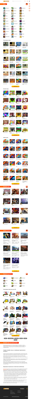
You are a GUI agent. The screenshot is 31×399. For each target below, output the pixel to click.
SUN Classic (22, 195)
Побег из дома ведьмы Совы (11, 62)
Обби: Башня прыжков (17, 142)
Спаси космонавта (5, 102)
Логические (7, 31)
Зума (6, 283)
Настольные (23, 283)
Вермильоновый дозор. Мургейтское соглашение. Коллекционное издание (25, 326)
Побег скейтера (18, 54)
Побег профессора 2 (12, 69)
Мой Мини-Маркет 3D (18, 157)
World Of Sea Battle (5, 195)
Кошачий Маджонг (5, 132)
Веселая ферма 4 (5, 310)
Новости (4, 239)
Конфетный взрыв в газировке (12, 125)
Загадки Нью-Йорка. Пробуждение (18, 311)
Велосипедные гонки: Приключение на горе (25, 180)
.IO (22, 31)
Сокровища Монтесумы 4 (24, 333)
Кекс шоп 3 (17, 296)
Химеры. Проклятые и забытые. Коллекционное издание (25, 311)
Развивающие (15, 23)
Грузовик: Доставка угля (5, 179)
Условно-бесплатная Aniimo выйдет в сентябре (15, 253)
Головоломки (15, 283)
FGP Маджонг (18, 46)
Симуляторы (23, 23)
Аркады (23, 36)
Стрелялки (7, 23)
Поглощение (24, 132)
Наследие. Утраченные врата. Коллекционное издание (18, 318)
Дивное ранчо (24, 296)
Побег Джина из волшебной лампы (25, 69)
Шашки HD (4, 124)
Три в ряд (7, 26)
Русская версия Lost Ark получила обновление (15, 265)
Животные (15, 31)
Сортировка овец (25, 54)
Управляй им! (24, 95)
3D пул (4, 117)
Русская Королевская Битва (12, 132)
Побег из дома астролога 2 (5, 54)
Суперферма (24, 303)
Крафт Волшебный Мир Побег (18, 60)
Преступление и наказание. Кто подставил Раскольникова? (12, 333)
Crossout (22, 214)
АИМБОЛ (24, 149)
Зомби (23, 18)
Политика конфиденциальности (15, 396)
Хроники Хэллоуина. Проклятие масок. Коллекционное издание (12, 318)
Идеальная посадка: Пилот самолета (5, 142)
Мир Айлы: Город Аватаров (5, 108)
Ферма (23, 26)
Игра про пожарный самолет (18, 172)
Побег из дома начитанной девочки (25, 76)
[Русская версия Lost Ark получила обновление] (15, 260)
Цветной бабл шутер (12, 110)
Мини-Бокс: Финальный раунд (5, 164)
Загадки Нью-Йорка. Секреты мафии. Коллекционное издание (12, 326)
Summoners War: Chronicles (6, 214)
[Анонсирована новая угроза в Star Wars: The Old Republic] (6, 260)
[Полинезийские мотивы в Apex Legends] (15, 235)
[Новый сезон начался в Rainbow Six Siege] (6, 248)
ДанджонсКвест (12, 157)
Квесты (23, 280)
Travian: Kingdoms (14, 223)
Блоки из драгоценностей (24, 117)
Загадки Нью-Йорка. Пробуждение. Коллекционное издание (18, 326)
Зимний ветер (11, 142)
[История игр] (27, 1)
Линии (5, 338)
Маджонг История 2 (12, 76)
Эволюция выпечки (25, 164)
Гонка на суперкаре (12, 171)
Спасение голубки (12, 102)
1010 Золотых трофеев (17, 84)
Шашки (23, 10)
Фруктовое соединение (17, 179)
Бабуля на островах (5, 296)
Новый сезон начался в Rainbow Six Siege (6, 253)
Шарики (7, 18)
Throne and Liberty (5, 223)
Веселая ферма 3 (12, 303)
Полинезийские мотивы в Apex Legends (15, 240)
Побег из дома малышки (18, 103)
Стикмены (15, 36)
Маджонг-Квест (24, 102)
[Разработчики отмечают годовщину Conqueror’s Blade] (24, 235)
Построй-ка (4, 303)
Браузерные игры (12, 392)
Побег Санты (11, 54)
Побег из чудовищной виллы (5, 69)
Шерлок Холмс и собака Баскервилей (5, 326)
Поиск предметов (11, 338)
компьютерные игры (8, 345)
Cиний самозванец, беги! (25, 84)
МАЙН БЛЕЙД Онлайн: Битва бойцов (5, 172)
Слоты (6, 13)
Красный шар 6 (24, 110)
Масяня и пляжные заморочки (12, 296)
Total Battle (13, 195)
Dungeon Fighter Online (14, 214)
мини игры (4, 369)
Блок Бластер (5, 149)
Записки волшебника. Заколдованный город (5, 319)
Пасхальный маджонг (24, 62)
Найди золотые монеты (18, 125)
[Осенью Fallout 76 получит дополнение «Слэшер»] (6, 235)
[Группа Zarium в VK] (27, 388)
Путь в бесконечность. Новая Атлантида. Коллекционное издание (5, 334)
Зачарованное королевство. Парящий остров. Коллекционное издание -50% (25, 319)
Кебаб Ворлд (17, 149)
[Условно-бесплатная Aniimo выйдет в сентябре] (15, 248)
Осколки (24, 124)
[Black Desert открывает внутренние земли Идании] (24, 248)
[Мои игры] (25, 1)
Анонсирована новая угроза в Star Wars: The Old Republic (6, 266)
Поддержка (26, 396)
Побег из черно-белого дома (24, 47)
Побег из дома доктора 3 (5, 76)
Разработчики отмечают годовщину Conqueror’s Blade (24, 241)
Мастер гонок (24, 171)
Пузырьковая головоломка (4, 95)
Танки (14, 26)
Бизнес (7, 280)
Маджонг (15, 13)
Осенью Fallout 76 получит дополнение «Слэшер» (6, 240)
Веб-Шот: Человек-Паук (12, 150)
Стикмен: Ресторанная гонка (25, 157)
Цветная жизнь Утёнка (24, 142)
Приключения (7, 36)
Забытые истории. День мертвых (12, 311)
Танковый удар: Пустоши (18, 67)
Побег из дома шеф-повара (18, 76)
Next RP (4, 204)
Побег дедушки (11, 117)
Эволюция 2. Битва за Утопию (14, 205)
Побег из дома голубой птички (18, 110)
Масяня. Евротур (18, 303)
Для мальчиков (8, 10)
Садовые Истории (12, 95)
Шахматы (15, 10)
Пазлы (23, 13)
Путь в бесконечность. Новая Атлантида (18, 333)
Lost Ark (22, 204)
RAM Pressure (22, 223)
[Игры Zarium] (6, 388)
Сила (17, 164)
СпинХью (11, 164)
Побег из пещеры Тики (18, 117)
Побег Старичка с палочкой (12, 47)
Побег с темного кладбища (18, 95)
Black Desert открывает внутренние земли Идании (24, 253)
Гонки (14, 18)
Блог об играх (19, 392)
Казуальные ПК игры (12, 393)
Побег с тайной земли (18, 132)
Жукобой (4, 157)
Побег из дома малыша (5, 62)
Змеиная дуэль (11, 179)
